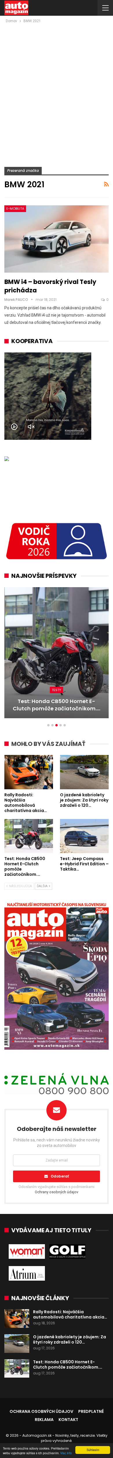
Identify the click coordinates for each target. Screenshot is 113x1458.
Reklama (44, 1419)
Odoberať (60, 1176)
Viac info (66, 1453)
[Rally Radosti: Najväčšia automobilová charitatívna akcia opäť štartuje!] (28, 772)
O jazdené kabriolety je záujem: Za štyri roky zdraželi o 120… (69, 1339)
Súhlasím (93, 1450)
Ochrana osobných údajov (41, 1411)
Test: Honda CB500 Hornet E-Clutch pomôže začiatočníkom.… (67, 1364)
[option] (56, 655)
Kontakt (68, 1419)
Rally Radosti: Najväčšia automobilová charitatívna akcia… (70, 1314)
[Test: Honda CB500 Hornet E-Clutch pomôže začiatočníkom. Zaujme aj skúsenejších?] (28, 836)
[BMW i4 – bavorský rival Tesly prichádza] (56, 238)
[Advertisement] (56, 84)
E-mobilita (15, 208)
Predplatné (91, 1411)
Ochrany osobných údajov (56, 1192)
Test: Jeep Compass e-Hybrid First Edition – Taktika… (56, 705)
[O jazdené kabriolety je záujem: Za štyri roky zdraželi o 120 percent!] (84, 772)
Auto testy (56, 690)
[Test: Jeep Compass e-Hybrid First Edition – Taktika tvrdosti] (56, 652)
